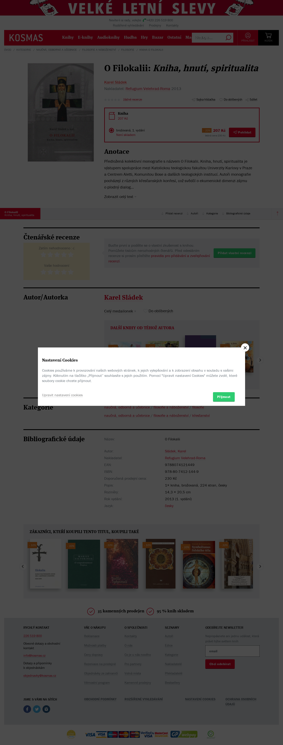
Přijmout (224, 397)
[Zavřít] (245, 347)
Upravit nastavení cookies (62, 395)
